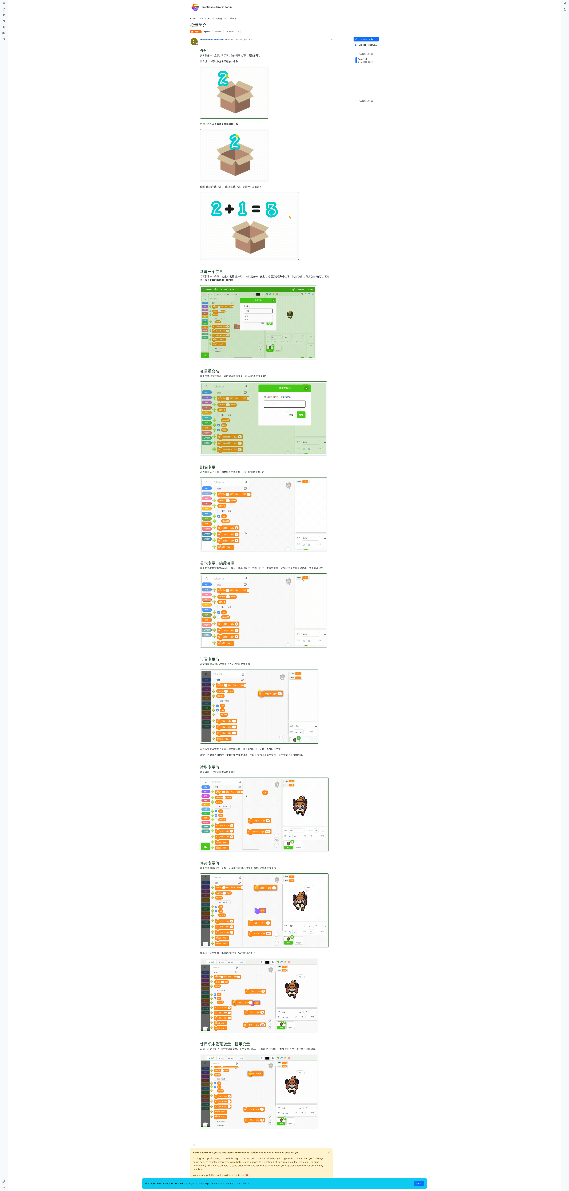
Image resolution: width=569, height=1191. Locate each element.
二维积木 (197, 32)
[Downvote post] (330, 1135)
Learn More (242, 1183)
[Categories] (4, 3)
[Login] (565, 3)
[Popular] (4, 21)
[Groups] (4, 33)
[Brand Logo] (195, 7)
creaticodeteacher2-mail (212, 39)
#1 (332, 39)
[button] (4, 1181)
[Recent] (4, 9)
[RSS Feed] (238, 31)
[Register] (565, 9)
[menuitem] (565, 3)
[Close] (328, 1152)
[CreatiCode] (4, 39)
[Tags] (4, 15)
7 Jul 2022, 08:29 (242, 39)
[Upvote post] (319, 1135)
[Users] (4, 27)
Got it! (419, 1183)
